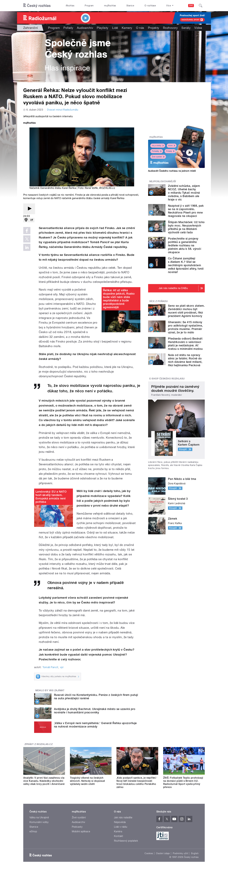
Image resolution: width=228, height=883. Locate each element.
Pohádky (155, 151)
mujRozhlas (110, 5)
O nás (140, 27)
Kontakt (118, 836)
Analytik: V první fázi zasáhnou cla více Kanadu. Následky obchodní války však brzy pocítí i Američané (44, 780)
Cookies (149, 853)
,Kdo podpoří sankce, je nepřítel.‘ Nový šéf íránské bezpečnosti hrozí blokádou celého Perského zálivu (136, 782)
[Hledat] (200, 5)
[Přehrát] (29, 208)
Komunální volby (39, 822)
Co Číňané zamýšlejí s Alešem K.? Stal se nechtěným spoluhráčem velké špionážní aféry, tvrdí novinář (185, 265)
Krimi (170, 146)
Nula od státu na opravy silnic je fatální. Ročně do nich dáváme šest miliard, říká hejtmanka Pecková (185, 360)
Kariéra (118, 831)
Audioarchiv (85, 27)
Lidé (115, 27)
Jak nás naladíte (123, 817)
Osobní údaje (163, 853)
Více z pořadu (158, 301)
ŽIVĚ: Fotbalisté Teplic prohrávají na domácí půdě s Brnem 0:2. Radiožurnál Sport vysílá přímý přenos (183, 782)
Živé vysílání (157, 157)
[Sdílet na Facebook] (26, 230)
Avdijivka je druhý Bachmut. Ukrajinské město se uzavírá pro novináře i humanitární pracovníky (94, 710)
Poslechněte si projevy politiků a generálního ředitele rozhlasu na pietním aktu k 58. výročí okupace (184, 245)
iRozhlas (70, 5)
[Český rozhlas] (37, 5)
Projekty (153, 27)
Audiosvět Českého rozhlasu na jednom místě (172, 171)
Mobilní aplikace (81, 831)
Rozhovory (170, 27)
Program (89, 5)
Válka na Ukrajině (39, 817)
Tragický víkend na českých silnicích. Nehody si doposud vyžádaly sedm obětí (87, 780)
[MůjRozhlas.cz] (29, 123)
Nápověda (120, 822)
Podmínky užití (180, 853)
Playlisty (102, 27)
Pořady (68, 27)
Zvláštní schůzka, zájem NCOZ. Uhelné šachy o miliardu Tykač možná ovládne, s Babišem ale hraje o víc (184, 192)
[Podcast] (26, 220)
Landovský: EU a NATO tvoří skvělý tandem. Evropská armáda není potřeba (51, 496)
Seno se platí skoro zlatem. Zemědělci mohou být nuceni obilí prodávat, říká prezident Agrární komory (186, 311)
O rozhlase (150, 5)
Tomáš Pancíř (50, 667)
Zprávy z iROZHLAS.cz (39, 744)
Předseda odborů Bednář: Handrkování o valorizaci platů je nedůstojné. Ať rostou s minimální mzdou (185, 343)
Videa (198, 27)
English (195, 853)
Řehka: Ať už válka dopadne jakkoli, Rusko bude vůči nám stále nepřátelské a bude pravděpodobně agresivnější (119, 299)
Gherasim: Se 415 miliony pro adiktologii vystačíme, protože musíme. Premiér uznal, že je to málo (185, 327)
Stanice (130, 5)
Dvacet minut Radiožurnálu (62, 109)
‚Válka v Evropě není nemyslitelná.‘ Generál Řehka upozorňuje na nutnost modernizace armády (95, 724)
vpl (61, 667)
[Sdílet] (31, 220)
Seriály (186, 27)
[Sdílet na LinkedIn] (26, 247)
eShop (33, 831)
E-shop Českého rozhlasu (167, 378)
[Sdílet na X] (26, 238)
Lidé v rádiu (120, 826)
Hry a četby (156, 146)
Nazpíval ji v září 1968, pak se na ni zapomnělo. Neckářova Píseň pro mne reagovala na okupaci (186, 211)
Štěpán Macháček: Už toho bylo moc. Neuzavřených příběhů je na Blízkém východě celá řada (186, 227)
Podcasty (77, 826)
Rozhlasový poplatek (126, 840)
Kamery (127, 27)
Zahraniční (30, 27)
